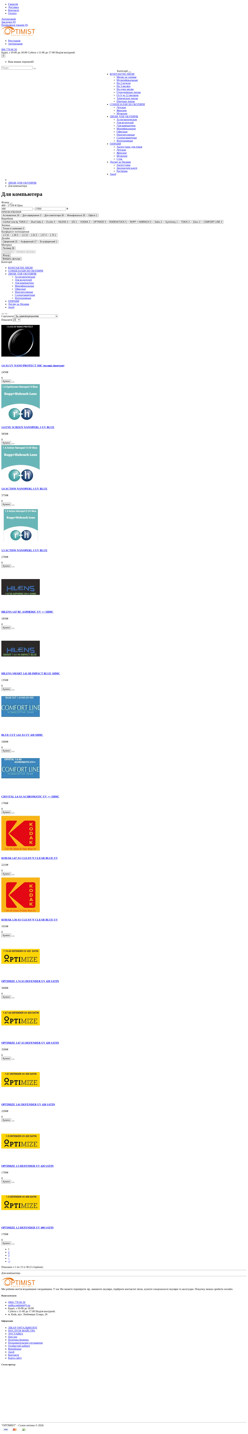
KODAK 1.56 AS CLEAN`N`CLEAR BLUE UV (29, 919)
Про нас (12, 1336)
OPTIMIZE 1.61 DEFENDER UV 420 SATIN (28, 1104)
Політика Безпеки (18, 1339)
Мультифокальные (127, 80)
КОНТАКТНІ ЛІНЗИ (122, 74)
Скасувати (8, 251)
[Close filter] (11, 203)
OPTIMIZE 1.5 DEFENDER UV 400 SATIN (27, 1227)
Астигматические (127, 119)
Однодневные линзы (129, 92)
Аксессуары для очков (129, 146)
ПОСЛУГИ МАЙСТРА (21, 1330)
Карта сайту (15, 1358)
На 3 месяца (123, 86)
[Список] (2, 313)
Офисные (122, 131)
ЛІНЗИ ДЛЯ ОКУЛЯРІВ (124, 116)
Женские (122, 110)
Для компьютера (126, 125)
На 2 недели (124, 83)
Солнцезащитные (127, 137)
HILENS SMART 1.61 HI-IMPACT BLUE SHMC (30, 673)
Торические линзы (127, 98)
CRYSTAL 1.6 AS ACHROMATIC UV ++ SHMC (30, 796)
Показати (6, 319)
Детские (121, 107)
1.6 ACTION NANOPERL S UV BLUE (24, 488)
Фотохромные (125, 140)
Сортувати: (7, 316)
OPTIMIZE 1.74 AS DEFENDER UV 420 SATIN (30, 981)
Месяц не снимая (126, 77)
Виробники (14, 1348)
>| (9, 1261)
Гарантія (13, 4)
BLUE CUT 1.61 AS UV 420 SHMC (22, 735)
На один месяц (125, 89)
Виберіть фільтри (25, 251)
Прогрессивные (126, 134)
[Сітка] (6, 313)
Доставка (13, 7)
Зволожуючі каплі (127, 168)
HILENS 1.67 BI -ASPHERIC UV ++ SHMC (27, 611)
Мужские (122, 113)
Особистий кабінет (19, 1345)
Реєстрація (14, 40)
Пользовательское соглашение (25, 1342)
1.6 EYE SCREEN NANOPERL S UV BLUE (27, 427)
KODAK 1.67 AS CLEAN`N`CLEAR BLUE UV (29, 858)
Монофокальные (126, 128)
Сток (119, 158)
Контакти (13, 10)
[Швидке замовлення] (13, 382)
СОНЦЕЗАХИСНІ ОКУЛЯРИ (127, 104)
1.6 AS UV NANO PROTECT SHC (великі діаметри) (32, 365)
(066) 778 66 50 (16, 1302)
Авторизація (8, 19)
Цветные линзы (126, 101)
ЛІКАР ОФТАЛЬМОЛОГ (22, 1327)
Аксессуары (123, 165)
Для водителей (125, 122)
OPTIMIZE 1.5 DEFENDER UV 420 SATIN (27, 1166)
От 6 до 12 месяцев (128, 95)
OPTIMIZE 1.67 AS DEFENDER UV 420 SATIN (30, 1042)
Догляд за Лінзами (120, 162)
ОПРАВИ (115, 143)
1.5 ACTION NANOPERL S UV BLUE (24, 550)
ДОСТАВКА (15, 1333)
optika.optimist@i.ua (19, 1305)
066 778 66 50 (9, 49)
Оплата (12, 13)
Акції (113, 174)
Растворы (122, 171)
